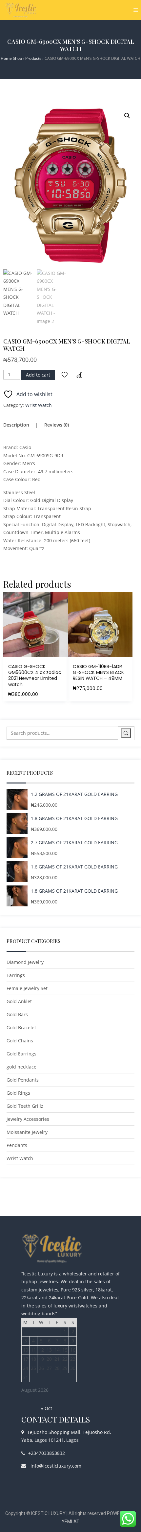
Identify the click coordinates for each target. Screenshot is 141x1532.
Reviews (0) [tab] (56, 425)
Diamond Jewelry (25, 962)
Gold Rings (18, 1093)
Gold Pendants (23, 1080)
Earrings (16, 975)
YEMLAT (70, 1521)
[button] (127, 116)
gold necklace (21, 1067)
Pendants (17, 1145)
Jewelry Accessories (28, 1119)
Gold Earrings (21, 1054)
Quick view (63, 620)
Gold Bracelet (21, 1027)
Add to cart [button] (35, 662)
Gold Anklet (19, 1001)
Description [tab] (16, 425)
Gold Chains (20, 1040)
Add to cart (38, 375)
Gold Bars (17, 1014)
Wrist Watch (38, 405)
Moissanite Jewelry (27, 1132)
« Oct (46, 1408)
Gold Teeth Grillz (25, 1106)
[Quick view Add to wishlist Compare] (35, 624)
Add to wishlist (65, 375)
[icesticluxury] (21, 10)
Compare (79, 375)
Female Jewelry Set (27, 988)
